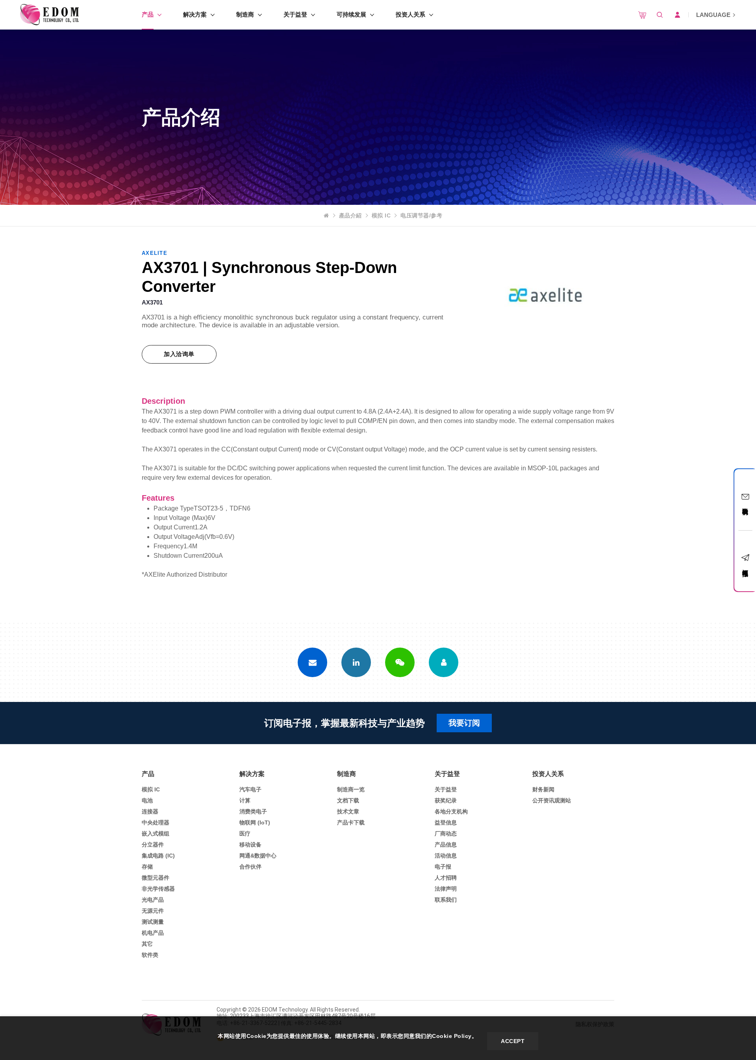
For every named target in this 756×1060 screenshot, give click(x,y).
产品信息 (446, 844)
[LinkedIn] (356, 662)
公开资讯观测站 (551, 800)
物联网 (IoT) (254, 822)
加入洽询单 (179, 354)
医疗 (244, 833)
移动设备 (250, 844)
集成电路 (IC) (158, 855)
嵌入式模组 (155, 833)
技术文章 (348, 811)
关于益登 (295, 14)
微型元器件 (155, 877)
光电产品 (153, 900)
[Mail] (312, 662)
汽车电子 (250, 789)
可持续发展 (351, 14)
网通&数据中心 (257, 855)
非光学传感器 (158, 888)
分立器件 (153, 844)
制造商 (245, 14)
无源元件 (153, 911)
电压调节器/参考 (421, 215)
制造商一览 (351, 789)
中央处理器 (155, 822)
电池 (147, 800)
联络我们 (745, 504)
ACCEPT (512, 1041)
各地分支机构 (451, 811)
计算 (244, 800)
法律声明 (446, 888)
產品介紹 (350, 215)
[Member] (443, 662)
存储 (147, 866)
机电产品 (153, 933)
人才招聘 (446, 877)
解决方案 (195, 14)
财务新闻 (543, 789)
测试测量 (153, 922)
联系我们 (446, 900)
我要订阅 (464, 722)
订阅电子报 (745, 566)
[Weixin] (400, 662)
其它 (147, 944)
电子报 (443, 866)
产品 (148, 14)
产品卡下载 (351, 822)
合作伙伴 (250, 866)
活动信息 (446, 855)
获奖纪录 (446, 800)
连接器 (150, 811)
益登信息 (446, 822)
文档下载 (348, 800)
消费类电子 (253, 811)
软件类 (150, 955)
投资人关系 (410, 14)
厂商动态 (446, 833)
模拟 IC (381, 215)
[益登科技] (49, 15)
